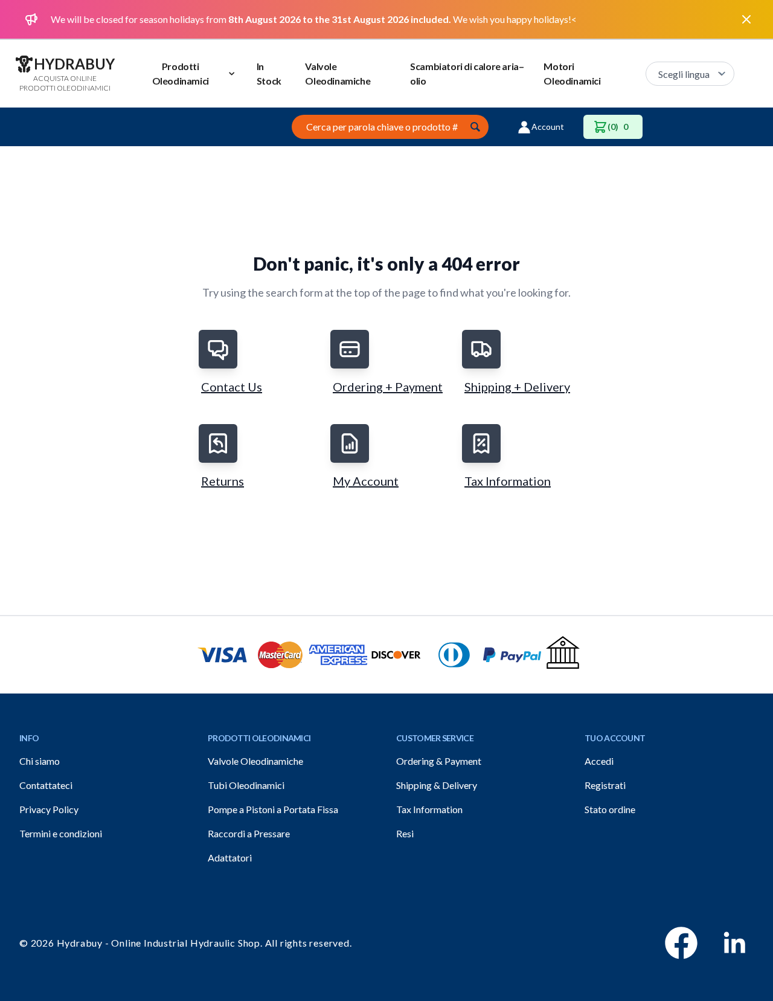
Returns (222, 481)
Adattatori (230, 857)
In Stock (269, 73)
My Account (366, 481)
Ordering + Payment (388, 386)
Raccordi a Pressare (249, 833)
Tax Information (507, 481)
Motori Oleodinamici (572, 73)
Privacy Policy (49, 809)
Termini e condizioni (60, 833)
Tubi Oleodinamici (246, 785)
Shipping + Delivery (517, 386)
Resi (405, 833)
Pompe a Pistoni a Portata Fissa (273, 809)
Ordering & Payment (438, 761)
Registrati (605, 785)
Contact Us (231, 386)
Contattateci (45, 785)
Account (547, 126)
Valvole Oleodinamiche (337, 73)
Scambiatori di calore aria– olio (467, 73)
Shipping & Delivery (436, 785)
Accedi (599, 761)
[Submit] (475, 127)
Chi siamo (39, 761)
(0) (618, 126)
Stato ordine (610, 809)
